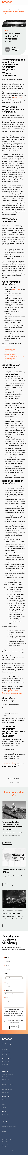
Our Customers (6, 1052)
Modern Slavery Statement (8, 1140)
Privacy (4, 1146)
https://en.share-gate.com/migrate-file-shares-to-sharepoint (14, 360)
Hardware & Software (7, 1084)
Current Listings (6, 1117)
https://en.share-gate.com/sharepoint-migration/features (12, 351)
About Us (4, 1047)
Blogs (16, 9)
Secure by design (6, 1067)
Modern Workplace (7, 1089)
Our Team (4, 1054)
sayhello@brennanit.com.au (9, 1126)
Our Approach (5, 1049)
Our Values (5, 1114)
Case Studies (5, 1102)
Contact (4, 1121)
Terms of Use (5, 1142)
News (3, 1104)
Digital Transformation (7, 1062)
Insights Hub (10, 9)
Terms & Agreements (7, 1144)
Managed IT (5, 1064)
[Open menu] (24, 2)
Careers (4, 1111)
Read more (8, 842)
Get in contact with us (9, 763)
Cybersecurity (5, 1079)
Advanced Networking (7, 1074)
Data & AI (4, 1082)
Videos (4, 1107)
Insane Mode (16, 289)
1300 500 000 (5, 1124)
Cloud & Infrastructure (7, 1076)
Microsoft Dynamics (7, 1087)
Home (4, 9)
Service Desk (5, 1092)
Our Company (6, 1044)
